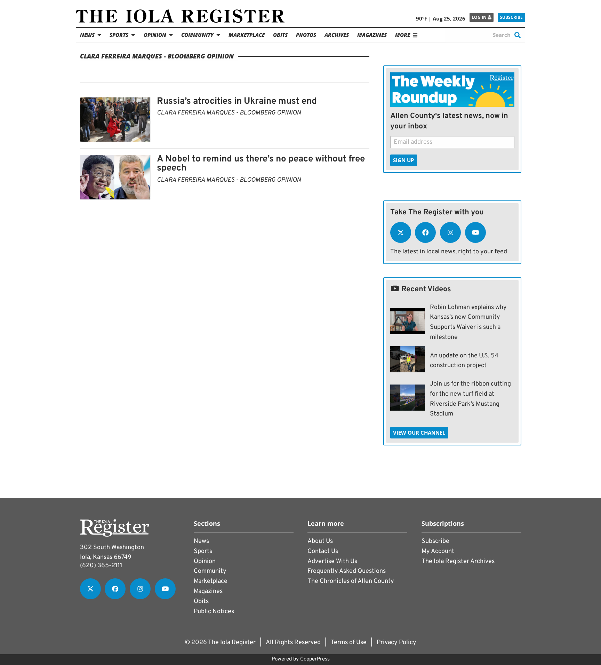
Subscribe (511, 17)
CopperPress (315, 659)
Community (197, 34)
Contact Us (322, 551)
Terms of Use (349, 643)
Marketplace (247, 34)
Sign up (403, 160)
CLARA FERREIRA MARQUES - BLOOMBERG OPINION (229, 113)
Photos (306, 34)
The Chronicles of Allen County (350, 581)
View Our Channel (419, 432)
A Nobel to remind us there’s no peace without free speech (261, 163)
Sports (119, 34)
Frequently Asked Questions (346, 571)
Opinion (155, 34)
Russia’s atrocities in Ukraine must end (237, 101)
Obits (280, 34)
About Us (320, 541)
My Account (438, 551)
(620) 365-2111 (101, 566)
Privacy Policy (396, 643)
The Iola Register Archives (458, 561)
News (87, 34)
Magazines (372, 34)
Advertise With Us (332, 561)
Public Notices (214, 612)
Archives (336, 34)
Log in (480, 17)
